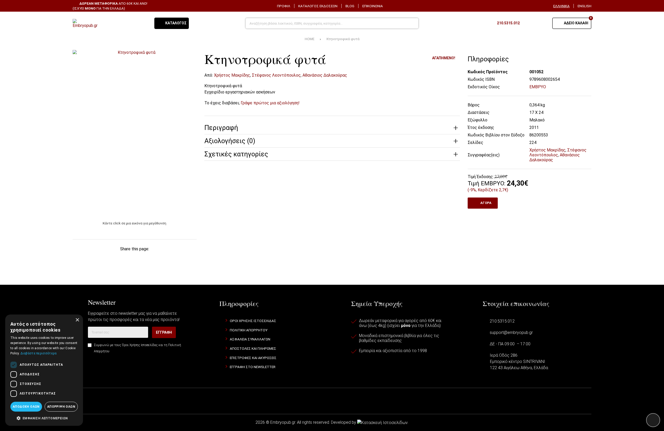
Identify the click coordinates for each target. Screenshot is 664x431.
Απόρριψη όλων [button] (61, 406)
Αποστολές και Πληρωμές (253, 348)
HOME (309, 39)
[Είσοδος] (541, 23)
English (584, 6)
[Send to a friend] (179, 260)
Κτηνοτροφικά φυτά (343, 39)
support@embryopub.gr (511, 332)
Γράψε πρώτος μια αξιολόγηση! (270, 102)
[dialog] (44, 370)
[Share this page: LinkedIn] (143, 260)
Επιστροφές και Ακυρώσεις (253, 358)
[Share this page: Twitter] (107, 260)
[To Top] (653, 420)
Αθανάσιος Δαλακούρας (324, 75)
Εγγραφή (164, 332)
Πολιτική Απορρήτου (248, 330)
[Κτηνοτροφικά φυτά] (135, 132)
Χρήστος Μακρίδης (232, 75)
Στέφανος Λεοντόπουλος (276, 75)
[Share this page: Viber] (161, 260)
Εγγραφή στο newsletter (252, 367)
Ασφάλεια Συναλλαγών (250, 339)
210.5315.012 (502, 321)
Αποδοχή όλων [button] (26, 406)
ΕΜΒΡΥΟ (537, 86)
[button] (44, 418)
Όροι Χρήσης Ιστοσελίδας (140, 345)
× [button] (77, 320)
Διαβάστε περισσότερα (38, 353)
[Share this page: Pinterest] (125, 260)
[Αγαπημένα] (528, 23)
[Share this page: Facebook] (89, 260)
